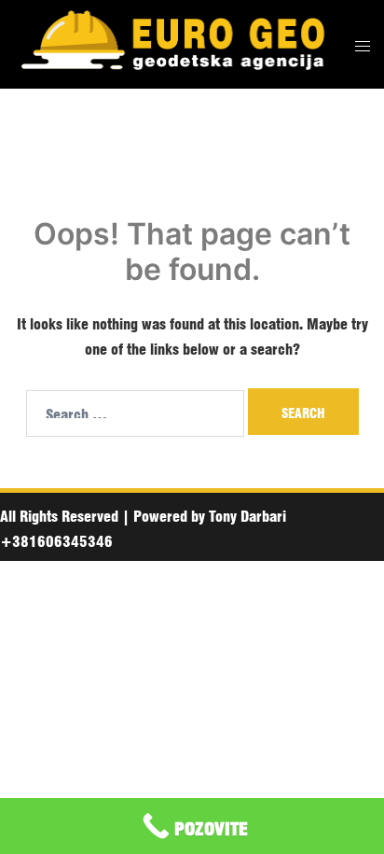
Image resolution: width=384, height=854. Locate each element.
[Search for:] (135, 413)
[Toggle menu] (362, 44)
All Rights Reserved (59, 514)
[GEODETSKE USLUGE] (170, 44)
